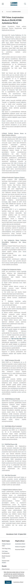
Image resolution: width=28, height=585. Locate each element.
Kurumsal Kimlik (19, 549)
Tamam (8, 582)
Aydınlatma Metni (16, 11)
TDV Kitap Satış (6, 548)
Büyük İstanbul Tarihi (6, 557)
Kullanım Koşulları (20, 546)
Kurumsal (8, 11)
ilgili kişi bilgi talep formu (18, 338)
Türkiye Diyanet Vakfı (6, 545)
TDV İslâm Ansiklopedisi (5, 552)
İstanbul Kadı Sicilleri (5, 561)
